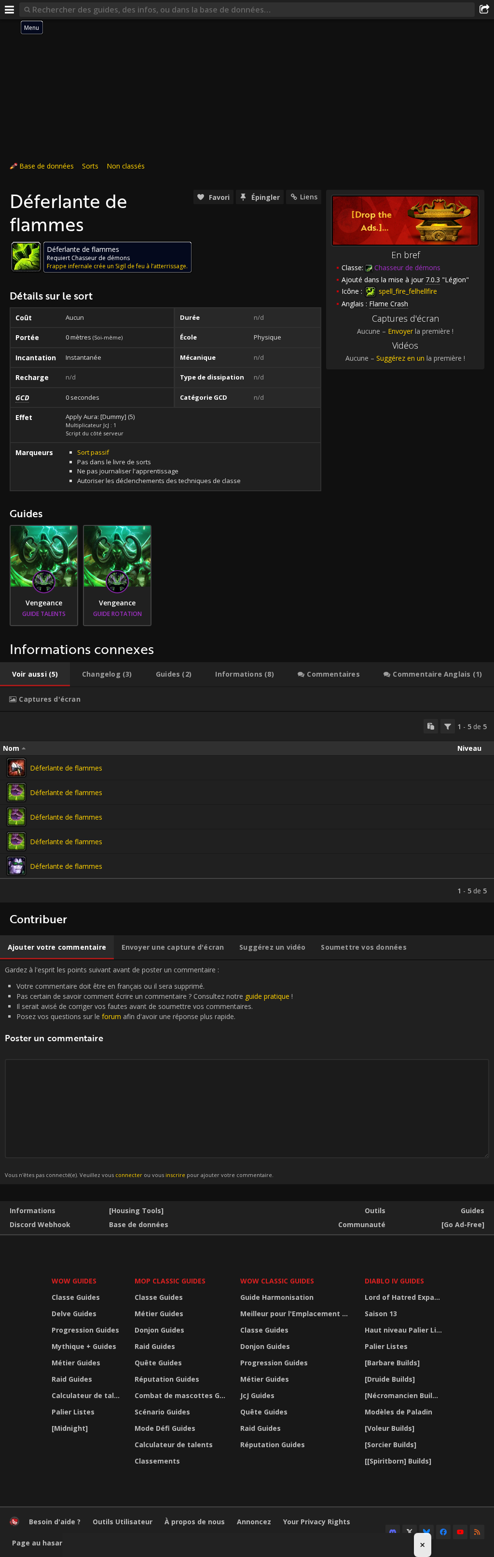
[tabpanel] (247, 807)
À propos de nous (195, 1521)
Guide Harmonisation (277, 1297)
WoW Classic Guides (277, 1280)
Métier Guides (76, 1362)
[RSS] (477, 1532)
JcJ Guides (257, 1395)
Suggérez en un (400, 358)
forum (111, 1016)
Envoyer (400, 331)
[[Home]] (14, 1523)
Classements (157, 1460)
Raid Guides (72, 1379)
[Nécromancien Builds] (404, 1395)
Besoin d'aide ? (55, 1521)
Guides (472, 1210)
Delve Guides (74, 1313)
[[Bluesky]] (426, 1532)
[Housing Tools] (136, 1210)
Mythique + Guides (84, 1346)
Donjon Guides (159, 1330)
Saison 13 (381, 1313)
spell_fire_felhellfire (407, 291)
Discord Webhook (40, 1224)
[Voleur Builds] (389, 1428)
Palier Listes (73, 1411)
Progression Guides (85, 1330)
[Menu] (9, 9)
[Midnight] (70, 1428)
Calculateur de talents (87, 1395)
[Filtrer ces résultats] (447, 726)
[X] (409, 1532)
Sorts (90, 165)
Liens (308, 196)
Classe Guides (76, 1297)
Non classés (126, 165)
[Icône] (26, 257)
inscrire (175, 1174)
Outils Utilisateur (122, 1521)
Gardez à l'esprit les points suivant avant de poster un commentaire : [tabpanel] (149, 1071)
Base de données (46, 165)
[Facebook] (443, 1532)
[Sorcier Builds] (390, 1444)
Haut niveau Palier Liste (405, 1330)
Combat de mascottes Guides (181, 1395)
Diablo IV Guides (394, 1280)
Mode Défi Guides (165, 1428)
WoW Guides (74, 1280)
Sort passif (93, 452)
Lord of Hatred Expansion (405, 1297)
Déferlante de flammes (66, 767)
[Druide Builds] (390, 1379)
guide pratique (267, 996)
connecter (128, 1174)
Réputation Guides (167, 1379)
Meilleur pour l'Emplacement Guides (296, 1313)
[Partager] (484, 9)
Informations (32, 1210)
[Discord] (392, 1532)
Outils (375, 1210)
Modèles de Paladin (398, 1411)
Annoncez (254, 1521)
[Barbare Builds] (392, 1362)
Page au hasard (39, 1542)
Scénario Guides (162, 1411)
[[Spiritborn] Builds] (398, 1460)
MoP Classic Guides (170, 1280)
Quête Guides (158, 1362)
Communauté (361, 1224)
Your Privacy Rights (316, 1521)
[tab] (35, 674)
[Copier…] (431, 726)
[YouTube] (460, 1532)
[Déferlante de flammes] (16, 768)
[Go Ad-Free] (462, 1224)
